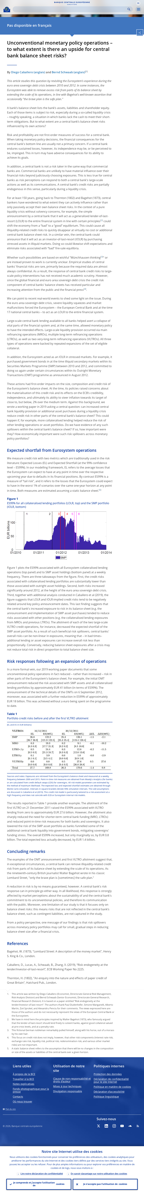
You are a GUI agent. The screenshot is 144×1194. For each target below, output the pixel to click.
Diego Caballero (22, 72)
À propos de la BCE (24, 1074)
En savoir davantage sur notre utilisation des (99, 1174)
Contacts (18, 1097)
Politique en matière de (112, 1087)
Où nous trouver (22, 1101)
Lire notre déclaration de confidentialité (42, 1174)
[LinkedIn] (106, 1126)
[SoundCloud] (130, 1126)
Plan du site (10, 1109)
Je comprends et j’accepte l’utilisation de (38, 1184)
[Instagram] (114, 1126)
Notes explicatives (23, 1084)
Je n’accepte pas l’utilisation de (105, 1184)
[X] (98, 1126)
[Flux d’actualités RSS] (137, 1126)
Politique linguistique (106, 1097)
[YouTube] (122, 1126)
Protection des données (108, 1074)
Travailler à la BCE (23, 1079)
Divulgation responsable (67, 1091)
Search (129, 9)
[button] (138, 3)
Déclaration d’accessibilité (109, 1092)
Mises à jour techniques (67, 1086)
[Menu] (138, 9)
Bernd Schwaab (62, 72)
